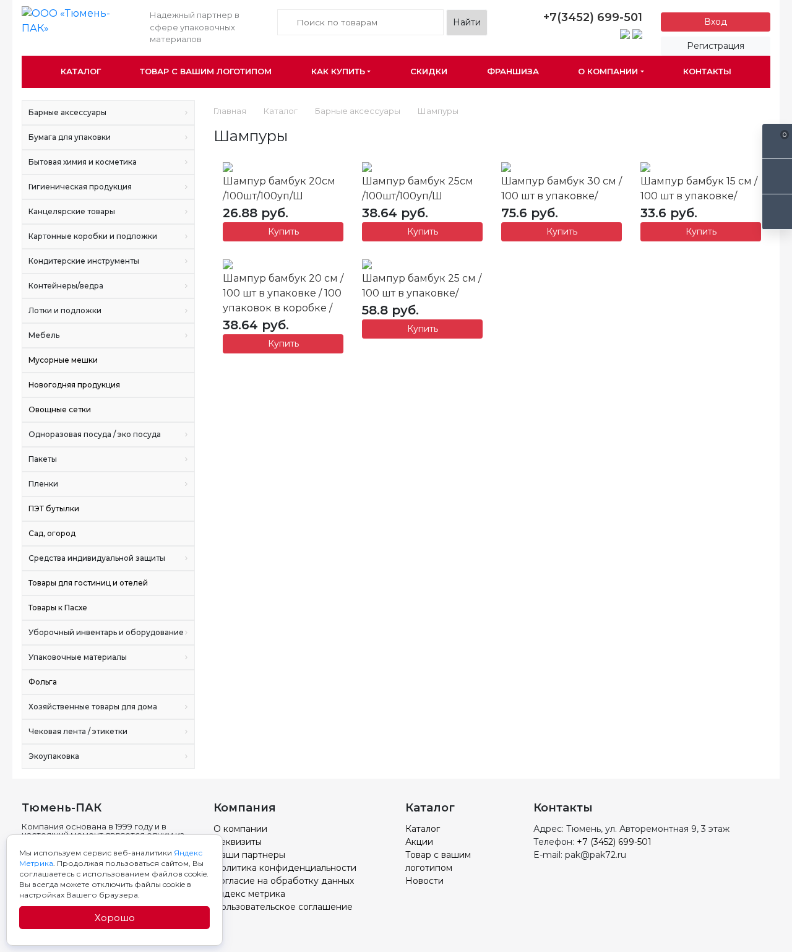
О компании (608, 71)
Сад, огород (51, 533)
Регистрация (715, 45)
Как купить (338, 71)
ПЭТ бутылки (53, 508)
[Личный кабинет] (777, 212)
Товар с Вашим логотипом (206, 71)
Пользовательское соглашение (283, 906)
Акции (419, 841)
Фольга (42, 681)
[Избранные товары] (777, 176)
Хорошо (115, 918)
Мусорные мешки (63, 360)
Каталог (81, 71)
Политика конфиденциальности (284, 867)
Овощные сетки (59, 409)
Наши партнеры (249, 854)
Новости (424, 880)
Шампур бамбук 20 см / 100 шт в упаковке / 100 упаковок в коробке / (283, 293)
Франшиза (513, 71)
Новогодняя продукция (74, 384)
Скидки (428, 71)
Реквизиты (237, 841)
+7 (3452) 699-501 (614, 841)
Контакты (707, 71)
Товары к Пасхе (57, 607)
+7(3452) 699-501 (592, 17)
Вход (715, 21)
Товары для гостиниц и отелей (88, 582)
